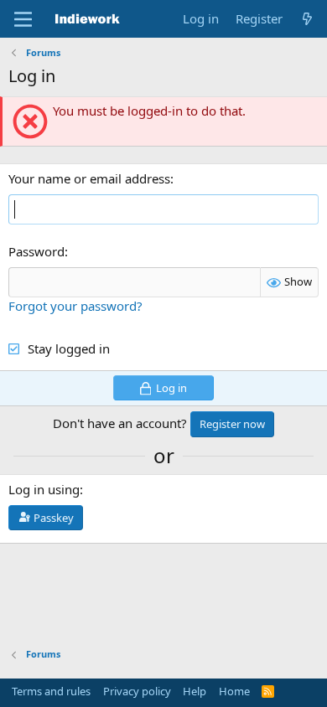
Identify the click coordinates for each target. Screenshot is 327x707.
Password (36, 251)
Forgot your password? (75, 305)
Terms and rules (51, 691)
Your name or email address (89, 178)
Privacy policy (137, 691)
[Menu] (23, 19)
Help (194, 691)
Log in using (44, 489)
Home (234, 691)
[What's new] (307, 18)
